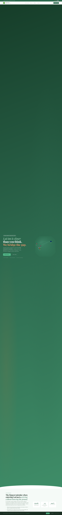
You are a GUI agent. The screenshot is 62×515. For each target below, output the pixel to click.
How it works (14, 254)
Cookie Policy (28, 513)
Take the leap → (6, 254)
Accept (48, 513)
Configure (52, 513)
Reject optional (57, 513)
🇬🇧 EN (57, 0)
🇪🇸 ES (55, 0)
